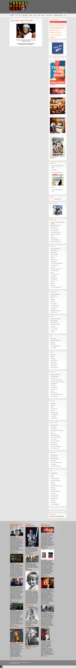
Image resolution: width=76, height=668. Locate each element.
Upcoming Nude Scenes (56, 345)
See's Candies (54, 303)
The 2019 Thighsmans (45, 576)
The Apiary (53, 500)
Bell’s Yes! (52, 114)
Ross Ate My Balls (54, 230)
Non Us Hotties (54, 227)
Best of (44, 524)
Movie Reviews (16, 524)
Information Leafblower (56, 480)
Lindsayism (53, 484)
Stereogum (53, 326)
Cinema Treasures (54, 424)
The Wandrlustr (54, 278)
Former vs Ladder (29, 606)
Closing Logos (54, 428)
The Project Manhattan (55, 234)
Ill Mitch (52, 356)
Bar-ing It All (28, 626)
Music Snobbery (54, 322)
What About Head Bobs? (56, 241)
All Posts (12, 15)
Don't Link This (54, 255)
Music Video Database (55, 324)
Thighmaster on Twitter (54, 30)
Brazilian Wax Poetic (30, 555)
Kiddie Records (54, 320)
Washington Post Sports (56, 466)
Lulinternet (53, 267)
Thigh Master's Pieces (58, 15)
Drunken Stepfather (55, 478)
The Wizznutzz (54, 502)
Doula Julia (53, 354)
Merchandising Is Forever (56, 268)
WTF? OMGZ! (54, 347)
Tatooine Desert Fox (30, 526)
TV (64, 15)
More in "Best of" (44, 656)
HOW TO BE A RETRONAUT (57, 263)
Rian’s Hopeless (13, 553)
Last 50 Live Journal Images (56, 379)
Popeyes (52, 301)
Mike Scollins (53, 361)
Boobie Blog (53, 338)
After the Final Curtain (55, 374)
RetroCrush (53, 493)
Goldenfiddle (53, 261)
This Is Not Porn (54, 279)
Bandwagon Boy (54, 455)
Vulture (52, 281)
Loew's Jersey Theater (55, 440)
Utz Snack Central (54, 306)
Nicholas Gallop (16, 663)
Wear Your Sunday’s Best (57, 172)
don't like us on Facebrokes (55, 35)
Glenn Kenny (53, 433)
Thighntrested (52, 37)
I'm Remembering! (54, 265)
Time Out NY (53, 416)
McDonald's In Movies (55, 225)
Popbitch (53, 410)
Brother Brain (54, 252)
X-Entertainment (54, 418)
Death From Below (55, 254)
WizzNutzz (53, 285)
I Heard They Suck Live (55, 318)
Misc (35, 15)
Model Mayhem (54, 383)
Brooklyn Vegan (54, 250)
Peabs (52, 272)
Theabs (52, 236)
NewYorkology (54, 408)
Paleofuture (53, 489)
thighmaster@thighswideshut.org (57, 27)
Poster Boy (53, 385)
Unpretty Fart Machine (54, 133)
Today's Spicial (54, 238)
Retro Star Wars (54, 442)
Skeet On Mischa (54, 496)
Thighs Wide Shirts (58, 54)
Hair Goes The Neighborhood (16, 577)
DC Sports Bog (54, 456)
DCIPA (52, 297)
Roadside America (54, 412)
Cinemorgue (53, 426)
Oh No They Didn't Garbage (56, 485)
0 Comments (20, 536)
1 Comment (51, 533)
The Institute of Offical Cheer (57, 394)
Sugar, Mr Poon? (54, 498)
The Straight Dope (54, 414)
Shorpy (52, 390)
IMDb (52, 407)
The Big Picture (54, 392)
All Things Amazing (55, 376)
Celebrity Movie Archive (56, 340)
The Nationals (54, 464)
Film (19, 15)
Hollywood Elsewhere (55, 435)
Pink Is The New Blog (55, 491)
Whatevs (52, 283)
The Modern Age (54, 327)
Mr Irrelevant (53, 460)
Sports (43, 15)
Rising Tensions (54, 387)
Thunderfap (54, 169)
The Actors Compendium (56, 446)
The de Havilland (29, 570)
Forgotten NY (53, 403)
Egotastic (53, 257)
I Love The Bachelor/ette (56, 437)
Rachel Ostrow (54, 365)
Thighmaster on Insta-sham (55, 32)
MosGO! (53, 187)
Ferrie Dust (12, 602)
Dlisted (52, 476)
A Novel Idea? (53, 84)
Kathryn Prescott (54, 360)
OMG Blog (53, 487)
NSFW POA (53, 344)
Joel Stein (53, 358)
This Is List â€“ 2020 (45, 627)
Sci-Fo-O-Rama (54, 389)
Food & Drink (25, 15)
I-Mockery (53, 405)
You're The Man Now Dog (56, 287)
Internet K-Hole (54, 378)
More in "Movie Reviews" (15, 658)
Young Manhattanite (55, 504)
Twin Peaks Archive (55, 448)
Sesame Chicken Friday (56, 232)
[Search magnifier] (66, 22)
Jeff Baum (53, 482)
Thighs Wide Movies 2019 (46, 604)
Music (39, 15)
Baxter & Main (54, 295)
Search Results (15, 12)
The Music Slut (54, 329)
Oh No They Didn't (54, 270)
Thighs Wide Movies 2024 (55, 94)
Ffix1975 (52, 342)
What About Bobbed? (55, 239)
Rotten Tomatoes (54, 444)
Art (16, 15)
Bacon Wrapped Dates (55, 248)
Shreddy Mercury (54, 367)
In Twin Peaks (54, 439)
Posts (63, 12)
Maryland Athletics (55, 458)
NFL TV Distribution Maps (56, 462)
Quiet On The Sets (54, 228)
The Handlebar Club (55, 305)
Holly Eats (53, 299)
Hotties (30, 15)
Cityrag (52, 474)
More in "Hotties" (29, 648)
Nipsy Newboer (54, 363)
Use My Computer (54, 396)
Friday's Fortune (54, 259)
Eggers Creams (13, 526)
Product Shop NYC (55, 274)
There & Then (49, 15)
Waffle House (53, 308)
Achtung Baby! (54, 473)
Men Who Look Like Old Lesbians (58, 381)
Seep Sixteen (43, 548)
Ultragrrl (52, 331)
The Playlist (53, 276)
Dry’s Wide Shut (53, 157)
